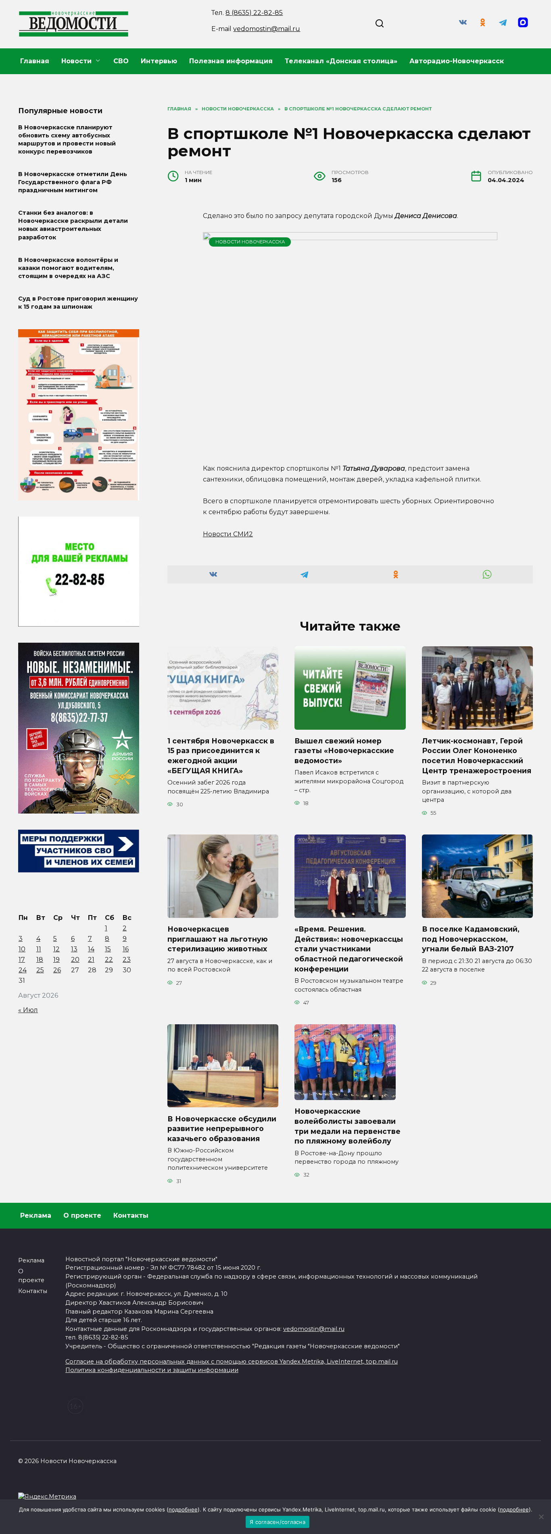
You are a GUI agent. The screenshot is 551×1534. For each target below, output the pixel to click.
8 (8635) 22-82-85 (254, 13)
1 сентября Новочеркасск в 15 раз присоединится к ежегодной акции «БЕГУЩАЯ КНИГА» (220, 756)
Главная (34, 61)
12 (56, 949)
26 (57, 970)
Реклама (35, 1215)
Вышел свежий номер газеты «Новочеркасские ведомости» (344, 751)
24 (23, 970)
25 (40, 970)
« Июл (28, 1010)
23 (127, 959)
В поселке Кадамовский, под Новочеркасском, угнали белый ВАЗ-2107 (471, 939)
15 (108, 949)
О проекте (82, 1215)
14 (91, 949)
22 (109, 959)
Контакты (130, 1215)
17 (22, 959)
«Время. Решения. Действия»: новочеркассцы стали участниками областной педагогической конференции (348, 949)
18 (39, 959)
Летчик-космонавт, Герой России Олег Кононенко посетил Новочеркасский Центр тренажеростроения (476, 756)
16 (126, 949)
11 (38, 949)
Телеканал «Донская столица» (341, 61)
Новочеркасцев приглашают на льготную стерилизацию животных (217, 939)
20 (75, 959)
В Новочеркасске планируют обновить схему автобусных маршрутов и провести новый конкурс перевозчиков (67, 139)
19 (56, 959)
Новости (76, 61)
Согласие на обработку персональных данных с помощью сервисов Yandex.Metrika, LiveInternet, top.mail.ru (231, 1361)
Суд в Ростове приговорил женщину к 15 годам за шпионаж (78, 302)
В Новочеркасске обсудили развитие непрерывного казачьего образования (221, 1128)
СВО (121, 61)
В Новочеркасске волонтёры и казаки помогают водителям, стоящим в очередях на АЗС (68, 268)
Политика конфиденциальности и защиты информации (151, 1370)
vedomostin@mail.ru (266, 29)
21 (91, 959)
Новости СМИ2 (228, 534)
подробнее (183, 1509)
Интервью (159, 61)
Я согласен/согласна (277, 1522)
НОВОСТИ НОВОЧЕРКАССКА (250, 242)
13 (74, 949)
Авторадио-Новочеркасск (456, 61)
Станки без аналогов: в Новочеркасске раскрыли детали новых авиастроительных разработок (73, 225)
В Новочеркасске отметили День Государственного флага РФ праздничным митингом (72, 182)
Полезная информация (231, 61)
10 (22, 949)
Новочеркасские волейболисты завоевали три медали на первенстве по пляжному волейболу (347, 1126)
